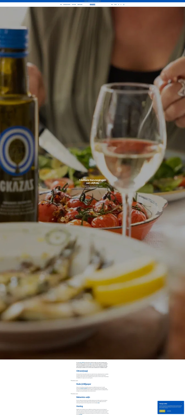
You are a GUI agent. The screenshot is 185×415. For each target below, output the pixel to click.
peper (90, 363)
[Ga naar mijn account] (121, 4)
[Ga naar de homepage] (92, 4)
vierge (80, 362)
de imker (80, 414)
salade (98, 402)
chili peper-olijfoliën (83, 388)
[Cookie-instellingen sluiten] (181, 404)
